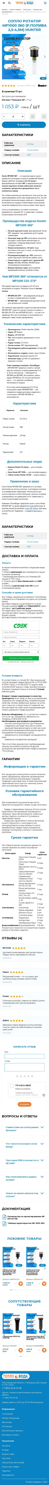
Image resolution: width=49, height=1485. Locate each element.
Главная (4, 9)
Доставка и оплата (10, 1435)
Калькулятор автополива (13, 1462)
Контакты (6, 1446)
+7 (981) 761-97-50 (10, 1398)
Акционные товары (10, 1467)
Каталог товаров (15, 9)
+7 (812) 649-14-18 (11, 1388)
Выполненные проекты (12, 1431)
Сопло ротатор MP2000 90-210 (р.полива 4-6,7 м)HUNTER (9, 1272)
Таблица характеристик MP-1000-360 (26, 1223)
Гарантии (6, 1471)
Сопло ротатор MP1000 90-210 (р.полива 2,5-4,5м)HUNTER (33, 1272)
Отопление (7, 1426)
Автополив (27, 9)
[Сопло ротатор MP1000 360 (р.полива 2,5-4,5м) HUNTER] (24, 56)
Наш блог (6, 1458)
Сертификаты (8, 1475)
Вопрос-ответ (8, 1454)
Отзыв (7, 1061)
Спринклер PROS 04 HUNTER (11, 1337)
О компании (7, 1414)
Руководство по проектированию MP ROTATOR (26, 1217)
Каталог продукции (10, 1418)
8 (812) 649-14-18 (19, 719)
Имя (6, 1052)
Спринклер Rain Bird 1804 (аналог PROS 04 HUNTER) (35, 1338)
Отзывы (5, 1450)
